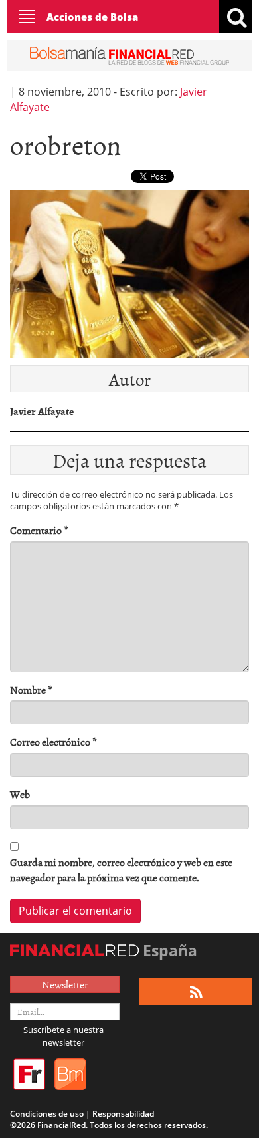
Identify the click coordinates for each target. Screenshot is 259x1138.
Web (20, 794)
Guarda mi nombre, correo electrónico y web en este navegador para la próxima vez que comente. (121, 870)
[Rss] (196, 992)
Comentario (39, 530)
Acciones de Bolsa (92, 16)
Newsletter (65, 984)
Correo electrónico (53, 742)
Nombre (31, 690)
